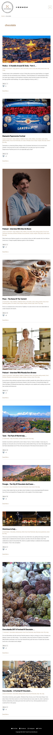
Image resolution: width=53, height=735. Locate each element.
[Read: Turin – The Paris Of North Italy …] (26, 419)
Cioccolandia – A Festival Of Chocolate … (17, 691)
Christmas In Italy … (9, 529)
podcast (27, 233)
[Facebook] (18, 7)
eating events (5, 140)
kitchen (15, 233)
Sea (36, 68)
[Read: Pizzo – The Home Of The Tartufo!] (26, 277)
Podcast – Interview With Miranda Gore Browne (19, 372)
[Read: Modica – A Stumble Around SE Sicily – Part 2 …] (26, 49)
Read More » (5, 91)
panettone (43, 532)
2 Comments (5, 438)
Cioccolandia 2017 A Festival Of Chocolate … (18, 629)
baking (17, 375)
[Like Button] (3, 86)
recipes (39, 140)
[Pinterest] (25, 7)
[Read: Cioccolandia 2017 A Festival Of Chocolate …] (26, 594)
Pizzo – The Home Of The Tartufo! (14, 299)
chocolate (25, 68)
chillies (33, 139)
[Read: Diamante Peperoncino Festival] (26, 116)
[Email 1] (16, 7)
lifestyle (28, 140)
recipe (35, 140)
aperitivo (17, 68)
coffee (20, 438)
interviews (10, 233)
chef (21, 68)
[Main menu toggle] (50, 7)
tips (45, 140)
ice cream (23, 140)
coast (30, 68)
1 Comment (5, 487)
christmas (18, 532)
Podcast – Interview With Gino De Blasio (16, 229)
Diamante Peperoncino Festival (13, 136)
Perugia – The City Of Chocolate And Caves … (18, 484)
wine (45, 68)
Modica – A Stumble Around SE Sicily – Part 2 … (19, 66)
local (33, 68)
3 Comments (5, 301)
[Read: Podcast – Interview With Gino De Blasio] (26, 197)
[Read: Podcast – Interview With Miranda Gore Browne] (26, 348)
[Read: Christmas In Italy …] (26, 518)
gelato (9, 303)
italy (14, 68)
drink (46, 139)
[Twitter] (27, 7)
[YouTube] (22, 7)
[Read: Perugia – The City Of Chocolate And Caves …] (26, 473)
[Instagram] (20, 7)
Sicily (39, 68)
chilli (30, 139)
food (11, 140)
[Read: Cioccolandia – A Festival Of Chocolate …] (26, 674)
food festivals (16, 140)
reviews (30, 303)
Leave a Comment (7, 68)
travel (42, 68)
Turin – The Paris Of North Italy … (14, 436)
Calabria (17, 139)
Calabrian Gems (24, 139)
